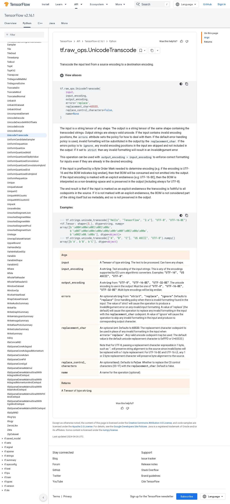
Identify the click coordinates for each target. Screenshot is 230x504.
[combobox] (152, 4)
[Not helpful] (187, 41)
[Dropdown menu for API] (82, 4)
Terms (56, 496)
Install (45, 4)
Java (52, 23)
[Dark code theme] (181, 84)
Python (27, 23)
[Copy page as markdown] (152, 50)
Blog (55, 458)
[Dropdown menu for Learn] (66, 4)
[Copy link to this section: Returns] (74, 383)
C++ (40, 23)
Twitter (57, 475)
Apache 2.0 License (82, 426)
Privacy (67, 496)
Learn (59, 4)
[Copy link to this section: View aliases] (85, 75)
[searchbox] (24, 35)
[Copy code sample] (187, 84)
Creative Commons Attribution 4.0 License (150, 423)
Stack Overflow (150, 470)
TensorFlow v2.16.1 (19, 15)
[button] (23, 438)
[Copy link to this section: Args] (70, 255)
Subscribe (187, 496)
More (119, 4)
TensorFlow (66, 41)
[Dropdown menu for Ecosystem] (108, 4)
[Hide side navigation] (43, 497)
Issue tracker (148, 458)
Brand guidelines (150, 475)
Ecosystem (97, 4)
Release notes (149, 464)
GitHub (207, 4)
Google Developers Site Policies (130, 426)
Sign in (222, 4)
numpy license (110, 430)
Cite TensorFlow (150, 481)
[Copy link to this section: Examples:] (77, 207)
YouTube (58, 481)
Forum (56, 464)
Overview (10, 23)
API (76, 4)
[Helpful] (181, 41)
